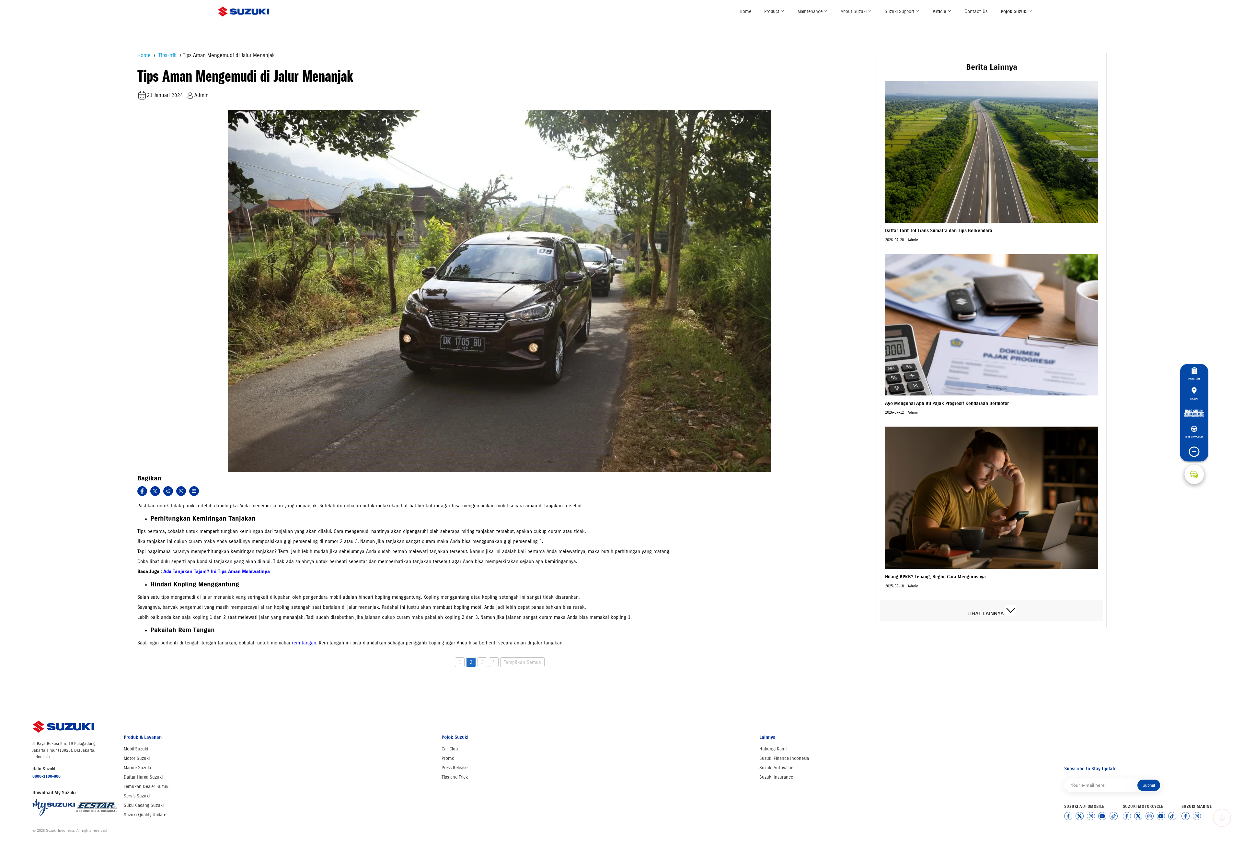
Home (745, 11)
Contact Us (976, 11)
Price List (1194, 379)
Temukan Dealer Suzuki (146, 786)
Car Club (450, 749)
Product (772, 11)
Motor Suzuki (137, 758)
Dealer (1194, 399)
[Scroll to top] (1222, 818)
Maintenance (811, 11)
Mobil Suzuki (136, 749)
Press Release (454, 768)
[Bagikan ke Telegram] (168, 491)
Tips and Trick (455, 777)
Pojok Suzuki (1015, 11)
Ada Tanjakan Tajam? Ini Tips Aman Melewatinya (216, 571)
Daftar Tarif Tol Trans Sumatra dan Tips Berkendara (938, 230)
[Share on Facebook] (142, 491)
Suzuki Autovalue (776, 768)
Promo (448, 758)
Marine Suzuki (137, 768)
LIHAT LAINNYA (986, 614)
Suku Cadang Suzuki (144, 805)
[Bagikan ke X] (155, 491)
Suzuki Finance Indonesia (784, 758)
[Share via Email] (194, 491)
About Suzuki (854, 11)
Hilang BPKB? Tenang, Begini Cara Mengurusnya (935, 577)
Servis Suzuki (137, 796)
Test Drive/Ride (1194, 437)
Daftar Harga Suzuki (143, 777)
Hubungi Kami (773, 749)
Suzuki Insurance (776, 777)
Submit (1149, 785)
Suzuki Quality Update (145, 815)
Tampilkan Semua (522, 662)
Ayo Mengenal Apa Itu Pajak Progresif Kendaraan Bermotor (947, 403)
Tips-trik (167, 55)
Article (940, 11)
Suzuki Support (900, 11)
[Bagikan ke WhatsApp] (181, 491)
